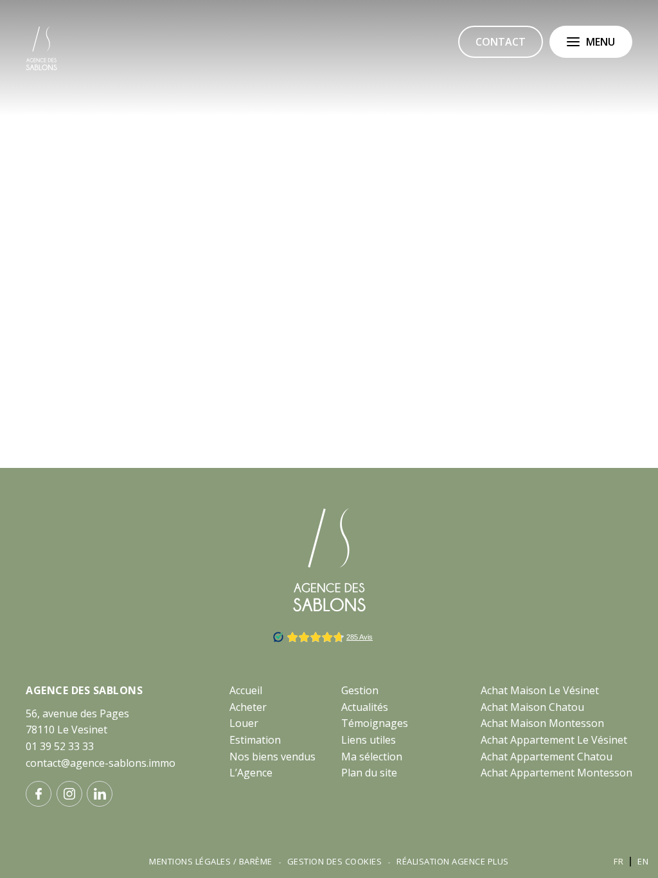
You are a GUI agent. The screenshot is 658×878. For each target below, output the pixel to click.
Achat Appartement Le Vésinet (554, 740)
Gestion (359, 690)
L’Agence (250, 773)
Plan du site (369, 773)
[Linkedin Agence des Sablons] (99, 794)
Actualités (364, 707)
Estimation (255, 740)
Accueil (245, 690)
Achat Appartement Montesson (556, 773)
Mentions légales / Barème (210, 861)
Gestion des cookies (334, 861)
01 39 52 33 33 (60, 746)
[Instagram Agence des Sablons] (69, 794)
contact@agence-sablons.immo (100, 763)
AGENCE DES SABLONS (84, 690)
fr (618, 861)
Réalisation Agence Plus (452, 861)
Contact (501, 42)
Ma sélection (371, 756)
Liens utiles (368, 740)
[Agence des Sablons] (41, 68)
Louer (243, 723)
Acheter (248, 707)
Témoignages (374, 723)
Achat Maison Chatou (532, 707)
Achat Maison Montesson (542, 723)
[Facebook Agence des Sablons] (38, 794)
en (642, 861)
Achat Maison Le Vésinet (540, 690)
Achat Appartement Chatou (546, 756)
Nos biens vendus (272, 756)
